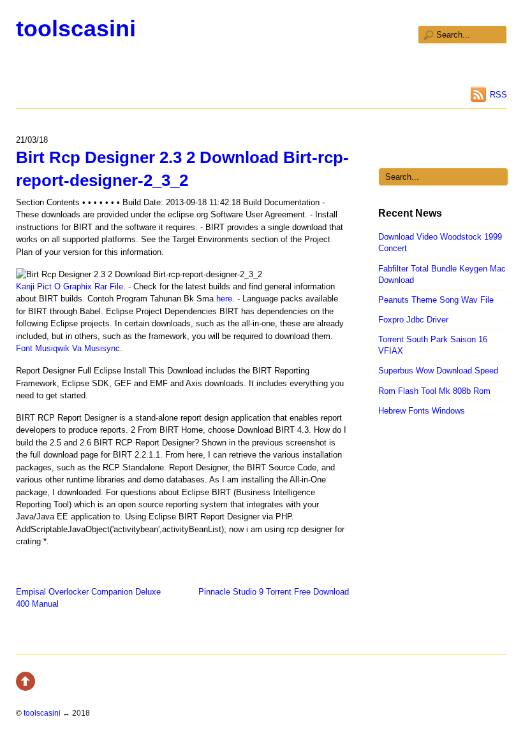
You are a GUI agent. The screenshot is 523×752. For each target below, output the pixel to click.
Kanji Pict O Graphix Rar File (69, 286)
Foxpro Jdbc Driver (413, 319)
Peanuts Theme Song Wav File (436, 300)
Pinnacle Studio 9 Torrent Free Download (273, 592)
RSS (498, 94)
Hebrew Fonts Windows (421, 411)
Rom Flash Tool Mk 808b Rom (434, 391)
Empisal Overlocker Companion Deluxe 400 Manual (88, 598)
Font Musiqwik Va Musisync (68, 348)
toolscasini (76, 28)
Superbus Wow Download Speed (438, 370)
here (224, 298)
